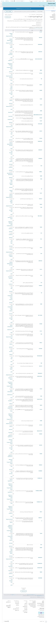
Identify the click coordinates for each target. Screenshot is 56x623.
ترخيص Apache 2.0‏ (14, 594)
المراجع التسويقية (17, 603)
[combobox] (20, 1)
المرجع (43, 5)
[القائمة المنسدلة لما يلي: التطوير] (46, 5)
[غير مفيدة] (5, 14)
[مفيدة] (6, 14)
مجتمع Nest (9, 607)
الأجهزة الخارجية (25, 612)
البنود (43, 621)
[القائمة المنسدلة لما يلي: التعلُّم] (50, 5)
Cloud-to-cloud (51, 3)
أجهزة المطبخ (25, 609)
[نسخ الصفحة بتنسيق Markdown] (25, 16)
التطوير (48, 5)
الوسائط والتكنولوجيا (25, 606)
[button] (50, 14)
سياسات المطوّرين (17, 610)
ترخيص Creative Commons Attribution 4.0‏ (31, 594)
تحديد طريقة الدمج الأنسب (41, 614)
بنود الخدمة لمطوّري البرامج (16, 608)
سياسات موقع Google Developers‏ (40, 595)
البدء (54, 5)
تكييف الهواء (26, 603)
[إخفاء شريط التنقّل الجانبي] (46, 621)
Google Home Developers (39, 14)
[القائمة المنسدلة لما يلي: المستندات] (29, 1)
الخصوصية (41, 621)
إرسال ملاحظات (24, 591)
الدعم (39, 5)
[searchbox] (50, 8)
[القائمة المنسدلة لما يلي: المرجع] (42, 5)
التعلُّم (52, 5)
